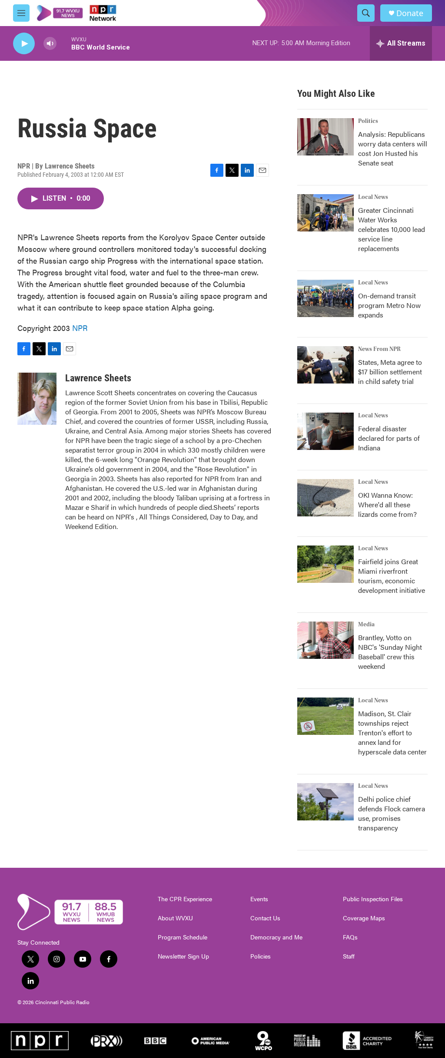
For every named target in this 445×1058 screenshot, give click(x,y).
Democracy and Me (276, 937)
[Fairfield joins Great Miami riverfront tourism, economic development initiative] (325, 564)
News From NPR (379, 349)
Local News (373, 197)
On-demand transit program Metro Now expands (389, 305)
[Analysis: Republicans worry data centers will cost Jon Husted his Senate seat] (325, 136)
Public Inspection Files (373, 899)
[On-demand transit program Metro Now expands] (325, 298)
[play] (24, 44)
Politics (368, 121)
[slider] (64, 43)
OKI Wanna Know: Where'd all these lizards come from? (387, 504)
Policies (260, 956)
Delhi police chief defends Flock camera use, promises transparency (391, 813)
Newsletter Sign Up (183, 956)
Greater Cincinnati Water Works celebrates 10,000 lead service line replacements (391, 229)
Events (259, 899)
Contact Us (265, 918)
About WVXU (175, 918)
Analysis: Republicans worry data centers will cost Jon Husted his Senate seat (392, 148)
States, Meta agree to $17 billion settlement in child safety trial (390, 371)
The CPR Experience (185, 899)
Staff (349, 956)
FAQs (350, 937)
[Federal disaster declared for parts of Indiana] (325, 431)
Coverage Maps (364, 918)
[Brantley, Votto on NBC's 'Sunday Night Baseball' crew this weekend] (325, 640)
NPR (80, 327)
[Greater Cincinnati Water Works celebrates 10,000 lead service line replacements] (325, 212)
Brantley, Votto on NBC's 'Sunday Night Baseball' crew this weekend (390, 651)
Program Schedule (182, 937)
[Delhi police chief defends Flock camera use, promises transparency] (325, 801)
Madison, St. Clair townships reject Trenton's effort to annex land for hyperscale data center (392, 732)
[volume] (50, 43)
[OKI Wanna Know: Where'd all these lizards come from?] (325, 497)
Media (366, 624)
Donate (409, 13)
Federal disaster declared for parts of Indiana (389, 438)
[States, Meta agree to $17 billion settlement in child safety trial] (325, 365)
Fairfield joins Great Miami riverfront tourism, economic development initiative (391, 575)
